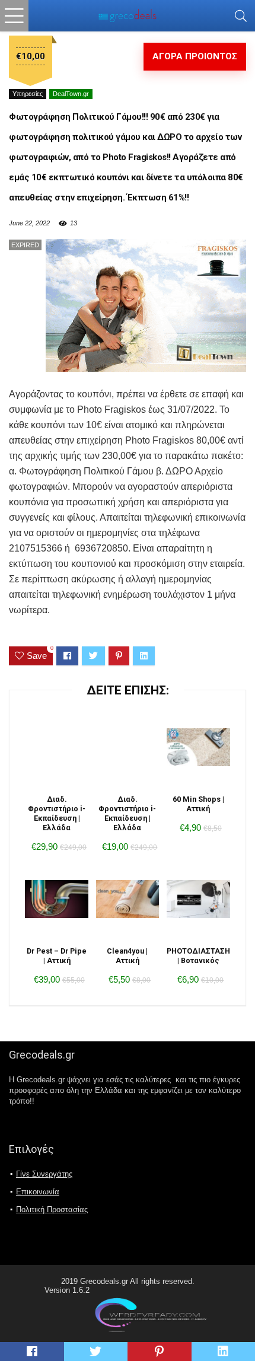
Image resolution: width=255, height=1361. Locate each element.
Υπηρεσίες (27, 93)
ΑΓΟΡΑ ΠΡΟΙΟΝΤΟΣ (194, 56)
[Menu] (14, 15)
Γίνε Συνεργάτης (44, 1173)
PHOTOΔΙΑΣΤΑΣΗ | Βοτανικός (198, 955)
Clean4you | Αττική (127, 955)
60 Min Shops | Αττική (198, 804)
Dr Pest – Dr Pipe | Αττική (57, 955)
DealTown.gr (71, 93)
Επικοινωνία (37, 1191)
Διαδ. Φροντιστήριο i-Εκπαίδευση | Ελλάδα (56, 813)
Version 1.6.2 (67, 1290)
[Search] (241, 15)
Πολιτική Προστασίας (52, 1209)
